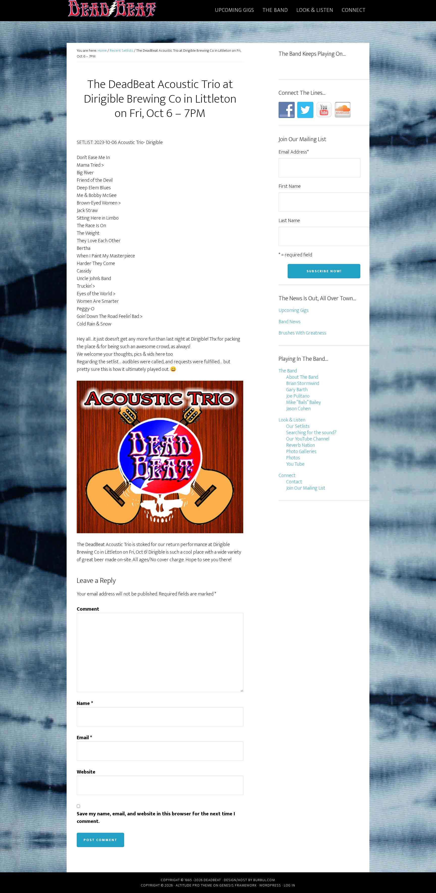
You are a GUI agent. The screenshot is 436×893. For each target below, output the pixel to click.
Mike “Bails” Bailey (303, 402)
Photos (293, 458)
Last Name (289, 220)
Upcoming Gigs (294, 310)
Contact (294, 482)
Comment (88, 609)
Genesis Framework (238, 885)
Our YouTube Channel (308, 439)
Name (85, 703)
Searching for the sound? (311, 432)
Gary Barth (297, 389)
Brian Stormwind (302, 383)
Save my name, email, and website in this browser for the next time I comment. (156, 817)
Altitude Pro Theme (194, 885)
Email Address (294, 152)
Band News (290, 321)
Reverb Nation (300, 445)
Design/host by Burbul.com (249, 880)
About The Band (302, 377)
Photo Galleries (301, 451)
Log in (289, 885)
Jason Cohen (298, 408)
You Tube (295, 464)
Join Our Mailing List (305, 488)
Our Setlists (298, 426)
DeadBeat (112, 9)
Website (86, 772)
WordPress (270, 885)
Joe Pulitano (298, 396)
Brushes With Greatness (302, 333)
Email (84, 737)
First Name (290, 186)
